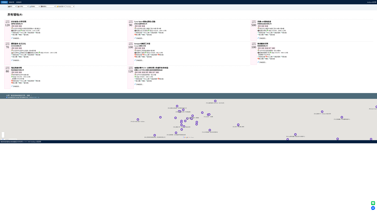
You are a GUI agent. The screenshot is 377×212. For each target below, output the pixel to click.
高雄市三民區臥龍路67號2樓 (145, 51)
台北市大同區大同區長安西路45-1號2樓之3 (27, 28)
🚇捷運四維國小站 (264, 53)
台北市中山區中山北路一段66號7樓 (24, 51)
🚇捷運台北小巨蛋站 (141, 31)
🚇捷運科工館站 (139, 53)
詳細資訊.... (17, 38)
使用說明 (18, 2)
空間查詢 (4, 2)
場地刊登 (11, 2)
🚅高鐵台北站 (23, 53)
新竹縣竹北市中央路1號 (21, 75)
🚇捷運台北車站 (33, 53)
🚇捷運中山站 (15, 31)
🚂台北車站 (15, 53)
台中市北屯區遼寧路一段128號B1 (270, 51)
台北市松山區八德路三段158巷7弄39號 (148, 28)
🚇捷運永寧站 (262, 31)
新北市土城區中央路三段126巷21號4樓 (271, 28)
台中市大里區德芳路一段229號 (146, 75)
